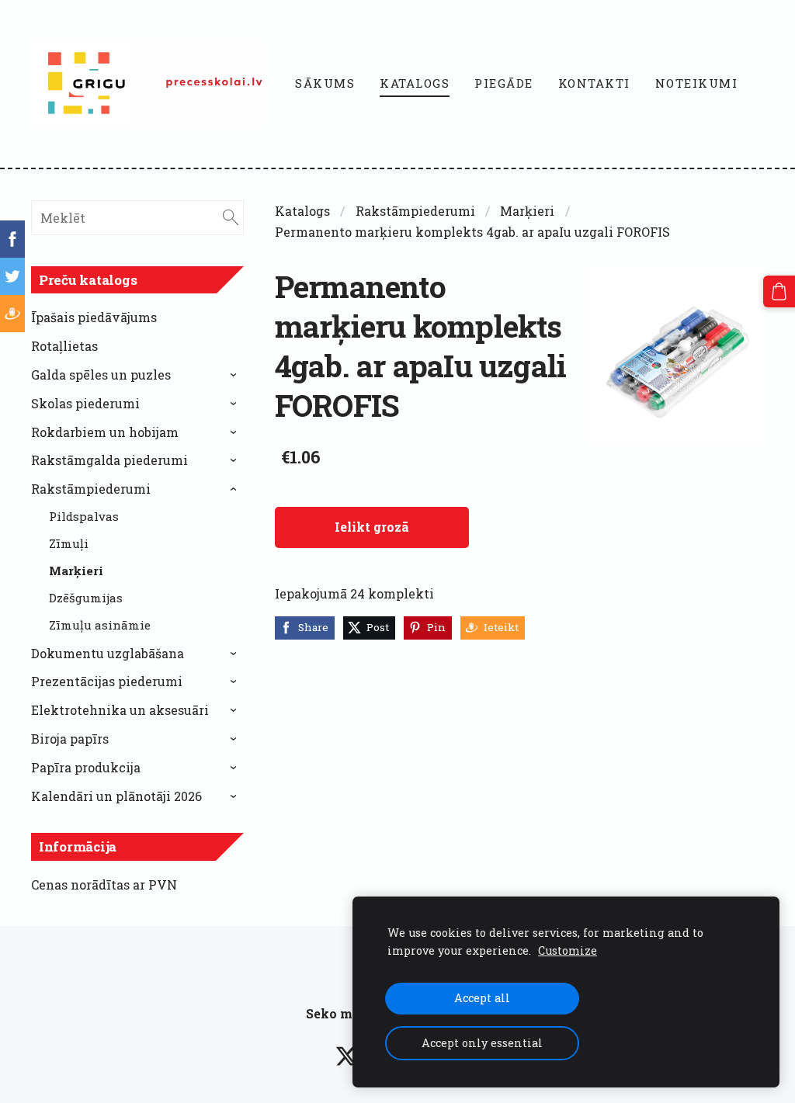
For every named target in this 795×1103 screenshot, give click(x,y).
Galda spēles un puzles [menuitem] (101, 374)
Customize (567, 950)
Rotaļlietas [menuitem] (64, 346)
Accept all (482, 997)
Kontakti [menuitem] (594, 83)
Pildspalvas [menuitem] (84, 516)
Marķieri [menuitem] (76, 570)
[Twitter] (346, 1056)
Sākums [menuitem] (325, 83)
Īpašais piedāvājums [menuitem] (94, 317)
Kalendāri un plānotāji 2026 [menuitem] (116, 796)
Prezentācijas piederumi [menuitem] (106, 681)
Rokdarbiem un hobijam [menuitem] (105, 432)
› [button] (235, 375)
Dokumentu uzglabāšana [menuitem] (107, 653)
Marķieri (527, 211)
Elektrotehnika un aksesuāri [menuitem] (120, 710)
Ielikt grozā (372, 527)
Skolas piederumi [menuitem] (85, 403)
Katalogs (302, 211)
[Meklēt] (230, 217)
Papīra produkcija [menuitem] (86, 767)
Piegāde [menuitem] (503, 83)
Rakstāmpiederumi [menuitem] (91, 488)
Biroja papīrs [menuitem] (70, 738)
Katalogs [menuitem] (415, 83)
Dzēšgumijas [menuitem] (86, 597)
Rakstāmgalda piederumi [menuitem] (109, 460)
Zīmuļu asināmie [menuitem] (100, 625)
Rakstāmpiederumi (415, 211)
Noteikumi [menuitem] (696, 83)
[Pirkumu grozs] (779, 291)
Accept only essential (482, 1042)
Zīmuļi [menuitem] (69, 543)
